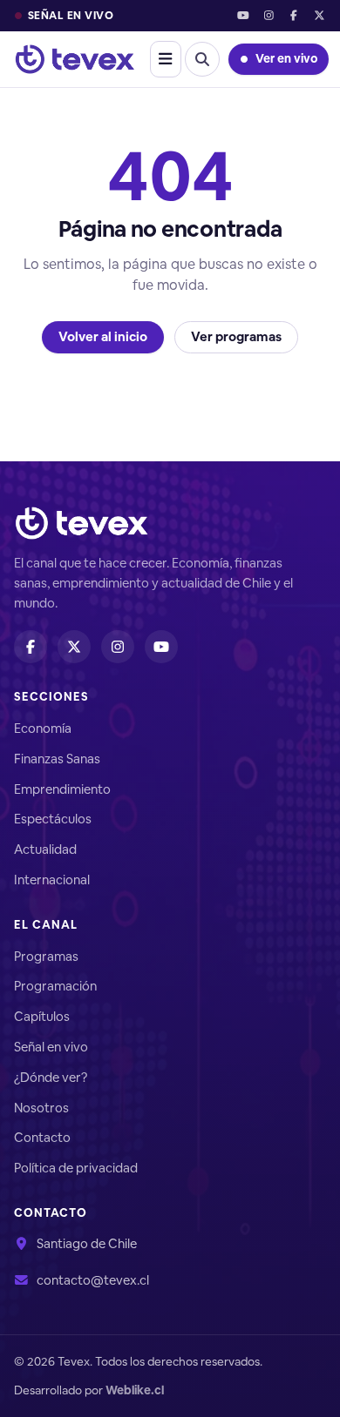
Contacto (42, 1137)
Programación (55, 985)
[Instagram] (268, 16)
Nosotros (41, 1107)
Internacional (52, 879)
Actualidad (45, 849)
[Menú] (165, 59)
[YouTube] (242, 16)
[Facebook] (294, 16)
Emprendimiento (62, 789)
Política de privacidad (76, 1167)
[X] (319, 16)
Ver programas (236, 336)
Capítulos (42, 1016)
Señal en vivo (51, 1046)
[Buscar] (202, 59)
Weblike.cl (134, 1390)
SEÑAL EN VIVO (70, 16)
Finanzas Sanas (57, 758)
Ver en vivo (286, 58)
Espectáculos (53, 818)
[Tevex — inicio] (75, 59)
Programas (46, 956)
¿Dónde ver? (50, 1077)
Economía (42, 728)
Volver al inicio (102, 336)
